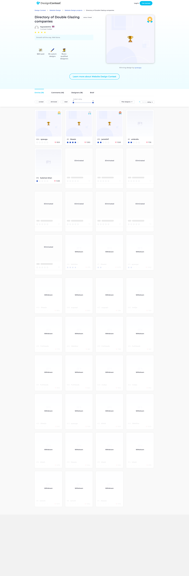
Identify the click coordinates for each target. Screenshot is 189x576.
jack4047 (105, 139)
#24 (38, 139)
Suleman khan (46, 178)
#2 (129, 139)
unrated (41, 102)
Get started (146, 3)
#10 (99, 139)
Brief (92, 93)
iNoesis (73, 139)
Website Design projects (73, 10)
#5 (68, 139)
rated (65, 102)
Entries (39, 93)
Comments (57, 93)
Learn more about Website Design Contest (94, 76)
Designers (77, 93)
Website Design (55, 10)
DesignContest (49, 3)
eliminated (54, 102)
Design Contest (40, 10)
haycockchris (45, 27)
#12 (37, 178)
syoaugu (138, 68)
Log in (136, 3)
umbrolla (135, 139)
